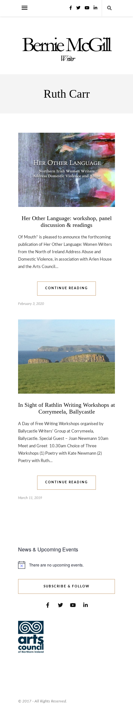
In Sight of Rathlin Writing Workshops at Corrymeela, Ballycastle (66, 408)
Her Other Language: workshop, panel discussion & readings (67, 221)
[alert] (66, 565)
